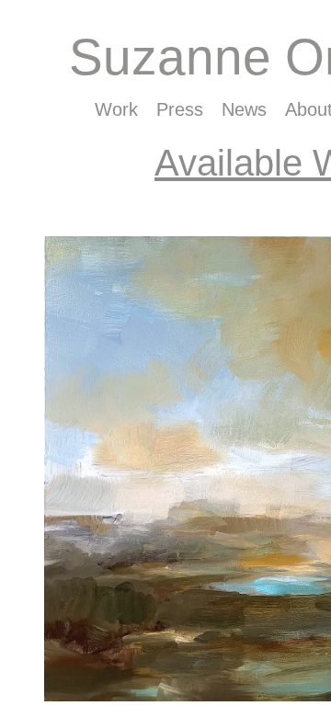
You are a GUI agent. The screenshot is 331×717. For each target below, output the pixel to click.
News (244, 109)
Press (179, 109)
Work (116, 109)
